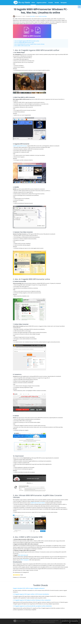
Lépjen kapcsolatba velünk (53, 620)
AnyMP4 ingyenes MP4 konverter (20, 145)
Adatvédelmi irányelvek (43, 620)
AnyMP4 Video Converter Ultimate (38, 502)
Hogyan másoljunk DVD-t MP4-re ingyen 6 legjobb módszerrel (28, 588)
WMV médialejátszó (25, 559)
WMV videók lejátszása (22, 555)
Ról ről (37, 620)
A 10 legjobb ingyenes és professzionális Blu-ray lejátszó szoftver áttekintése (32, 606)
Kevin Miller (32, 16)
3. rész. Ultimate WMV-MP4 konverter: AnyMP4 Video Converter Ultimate (29, 44)
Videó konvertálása (43, 16)
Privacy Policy (74, 621)
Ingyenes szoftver (42, 2)
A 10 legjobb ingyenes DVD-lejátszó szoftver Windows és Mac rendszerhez (32, 600)
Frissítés (50, 2)
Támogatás (64, 2)
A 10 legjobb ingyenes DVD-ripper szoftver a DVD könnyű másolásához (31, 594)
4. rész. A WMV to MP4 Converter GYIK (22, 45)
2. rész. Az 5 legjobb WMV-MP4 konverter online (24, 42)
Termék (57, 2)
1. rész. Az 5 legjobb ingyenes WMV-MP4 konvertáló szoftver (26, 41)
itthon (33, 2)
